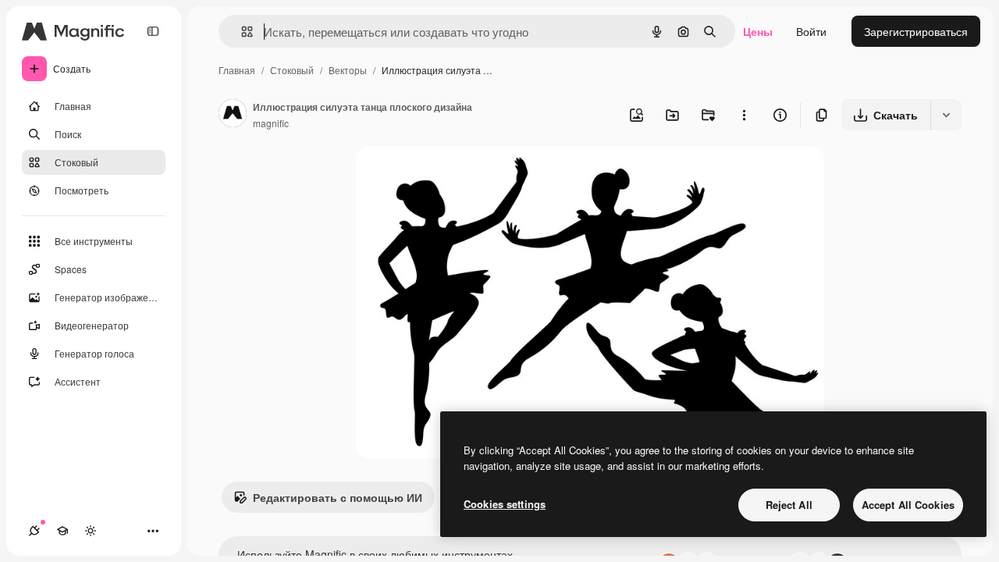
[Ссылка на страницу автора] (233, 114)
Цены (758, 31)
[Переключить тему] (90, 530)
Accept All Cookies (908, 504)
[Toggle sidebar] (152, 31)
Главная (237, 69)
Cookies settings (505, 503)
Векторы (348, 69)
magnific (271, 123)
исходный (460, 176)
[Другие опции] (743, 114)
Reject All (789, 504)
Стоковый (292, 69)
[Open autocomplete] (240, 31)
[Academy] (62, 530)
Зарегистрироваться (916, 31)
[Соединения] (34, 530)
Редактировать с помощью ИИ (337, 497)
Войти (811, 31)
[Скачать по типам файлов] (946, 114)
